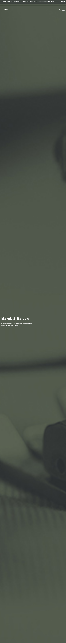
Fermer (63, 1)
